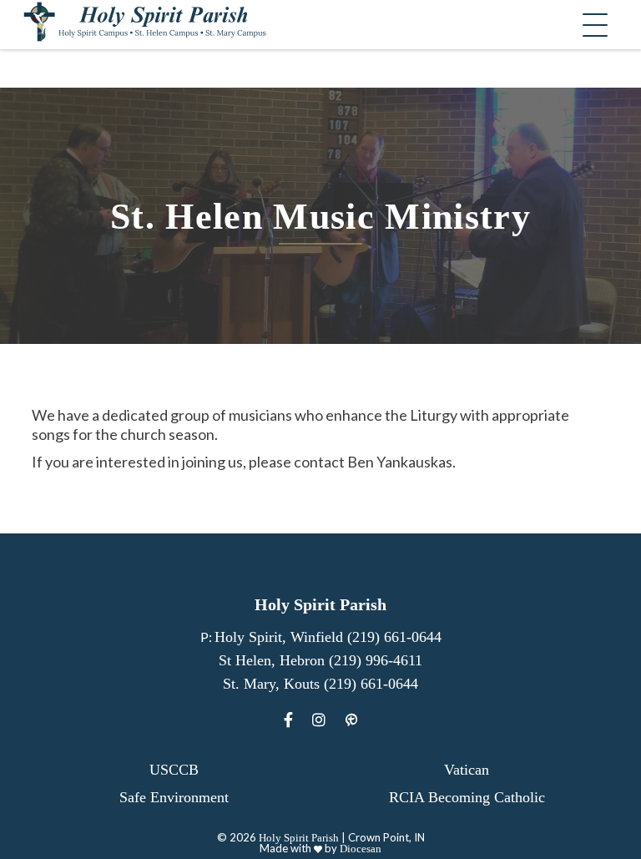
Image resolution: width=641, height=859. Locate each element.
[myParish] (351, 720)
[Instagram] (319, 720)
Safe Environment (174, 797)
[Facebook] (288, 720)
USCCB (174, 769)
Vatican (466, 769)
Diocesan (360, 848)
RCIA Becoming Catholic (467, 797)
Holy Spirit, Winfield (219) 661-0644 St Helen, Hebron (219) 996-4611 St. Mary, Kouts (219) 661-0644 (328, 660)
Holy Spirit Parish (299, 837)
